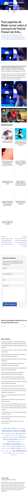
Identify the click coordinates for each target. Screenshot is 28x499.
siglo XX (4, 453)
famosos (14, 435)
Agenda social (4, 35)
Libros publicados (16, 446)
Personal (8, 37)
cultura (13, 433)
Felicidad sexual (5, 437)
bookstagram (8, 433)
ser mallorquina (19, 450)
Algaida (10, 428)
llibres (3, 448)
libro (7, 446)
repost (24, 448)
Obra (20, 35)
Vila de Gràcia (21, 453)
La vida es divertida (11, 444)
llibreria (23, 446)
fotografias (22, 437)
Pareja (21, 448)
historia (22, 439)
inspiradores (17, 441)
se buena (10, 451)
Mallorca (12, 448)
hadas (19, 439)
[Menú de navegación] (14, 11)
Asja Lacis (18, 428)
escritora (10, 435)
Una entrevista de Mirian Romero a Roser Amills (12, 386)
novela (18, 448)
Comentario (6, 286)
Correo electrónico (7, 274)
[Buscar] (8, 11)
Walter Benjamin (14, 455)
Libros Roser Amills (14, 35)
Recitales (21, 37)
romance (3, 451)
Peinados (3, 37)
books (3, 433)
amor (14, 428)
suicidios (13, 453)
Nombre (5, 268)
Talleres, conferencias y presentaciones (14, 39)
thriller (17, 453)
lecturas (23, 444)
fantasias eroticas (19, 435)
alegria (5, 428)
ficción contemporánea (14, 437)
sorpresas (9, 453)
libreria (3, 446)
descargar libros (21, 433)
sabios (6, 451)
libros (9, 446)
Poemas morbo (15, 37)
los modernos (7, 448)
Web (4, 280)
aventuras (23, 428)
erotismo (6, 435)
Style (2, 39)
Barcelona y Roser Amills (13, 430)
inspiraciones (10, 441)
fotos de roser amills (10, 439)
